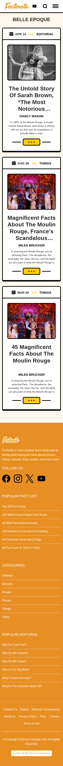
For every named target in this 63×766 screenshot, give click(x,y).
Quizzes (7, 583)
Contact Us (10, 709)
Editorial (7, 575)
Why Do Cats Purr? (14, 644)
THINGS (45, 163)
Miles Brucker (31, 245)
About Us (9, 716)
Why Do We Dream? (15, 653)
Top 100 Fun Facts (13, 506)
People (6, 592)
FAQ (43, 716)
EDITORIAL (45, 34)
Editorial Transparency (46, 709)
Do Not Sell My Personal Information (31, 753)
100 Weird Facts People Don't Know (24, 514)
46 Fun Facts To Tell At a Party (21, 547)
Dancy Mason (31, 116)
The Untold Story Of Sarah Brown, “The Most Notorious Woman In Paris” (31, 102)
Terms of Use (31, 723)
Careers (54, 716)
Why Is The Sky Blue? (16, 669)
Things (6, 608)
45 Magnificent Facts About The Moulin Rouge (31, 354)
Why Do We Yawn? (14, 661)
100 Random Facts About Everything (25, 531)
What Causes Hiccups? (16, 677)
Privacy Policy (28, 716)
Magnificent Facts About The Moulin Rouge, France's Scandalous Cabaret (32, 231)
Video (5, 616)
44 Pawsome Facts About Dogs (21, 539)
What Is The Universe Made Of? (22, 686)
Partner (24, 709)
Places (6, 600)
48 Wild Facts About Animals (20, 522)
